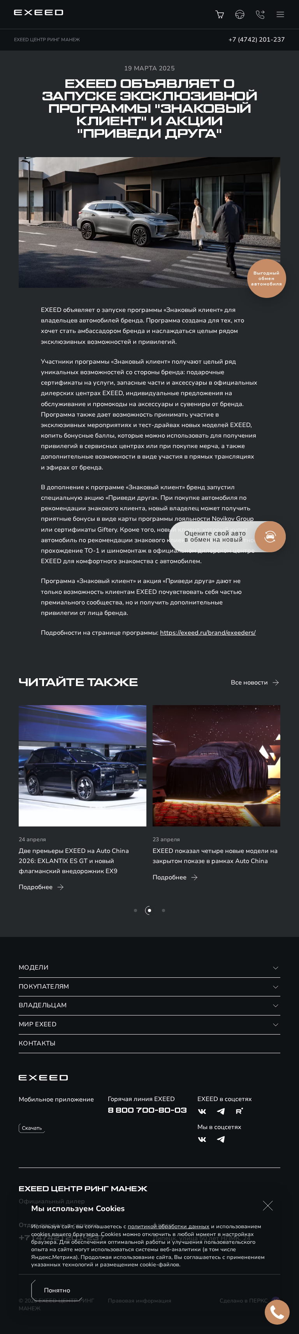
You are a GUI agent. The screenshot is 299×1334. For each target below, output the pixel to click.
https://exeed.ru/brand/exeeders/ (208, 632)
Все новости (249, 682)
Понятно (57, 1290)
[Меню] (280, 14)
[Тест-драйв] (239, 14)
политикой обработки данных (168, 1226)
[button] (268, 1205)
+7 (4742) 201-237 (257, 39)
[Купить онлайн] (219, 14)
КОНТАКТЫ (37, 1043)
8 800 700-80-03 (147, 1110)
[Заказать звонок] (260, 14)
